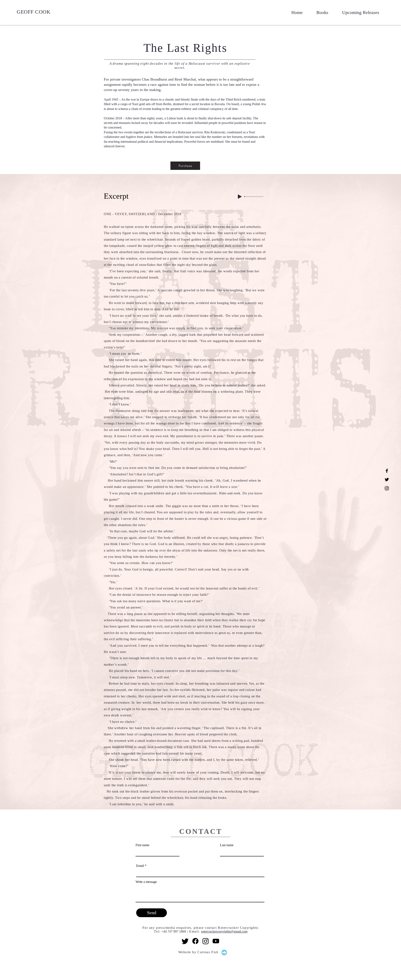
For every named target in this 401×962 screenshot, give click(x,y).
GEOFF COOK (33, 12)
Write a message (146, 882)
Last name (226, 845)
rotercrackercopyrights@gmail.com (224, 931)
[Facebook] (387, 470)
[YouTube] (216, 941)
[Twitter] (387, 479)
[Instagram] (387, 488)
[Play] (240, 196)
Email (140, 865)
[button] (318, 12)
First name (142, 845)
